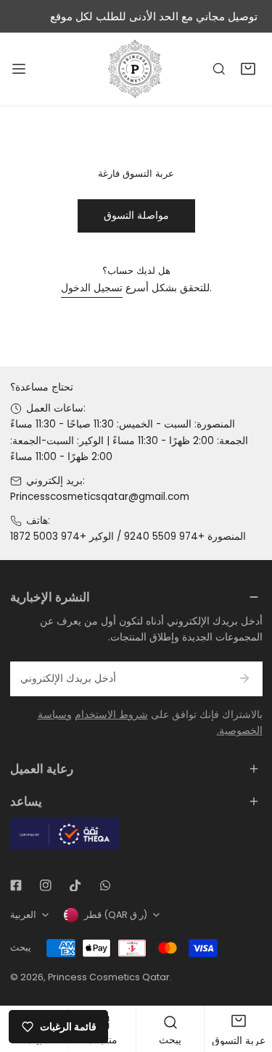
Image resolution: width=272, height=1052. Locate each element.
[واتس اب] (105, 885)
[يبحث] (219, 69)
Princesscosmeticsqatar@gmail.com (99, 497)
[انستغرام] (45, 885)
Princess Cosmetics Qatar (109, 977)
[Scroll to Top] (247, 977)
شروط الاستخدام (111, 715)
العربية (23, 915)
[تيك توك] (75, 885)
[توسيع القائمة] (19, 68)
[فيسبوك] (15, 885)
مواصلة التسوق (136, 215)
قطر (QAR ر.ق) (115, 915)
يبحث (20, 947)
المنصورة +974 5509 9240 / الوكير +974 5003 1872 (128, 536)
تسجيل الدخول (92, 288)
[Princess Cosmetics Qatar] (136, 69)
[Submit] (244, 678)
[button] (248, 69)
